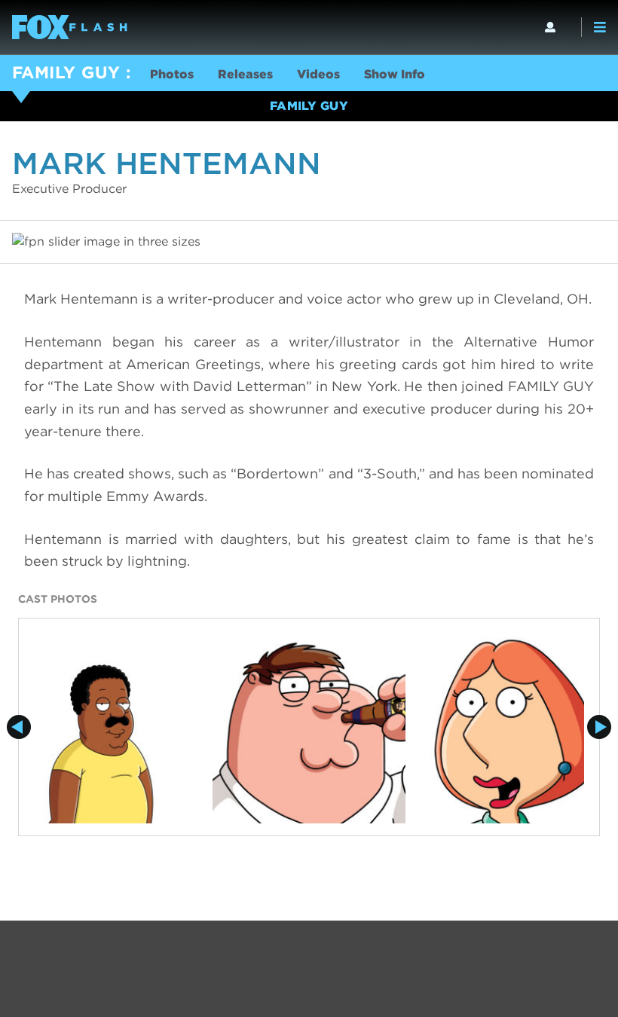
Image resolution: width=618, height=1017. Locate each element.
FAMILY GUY (66, 72)
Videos (318, 74)
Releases (245, 74)
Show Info (394, 74)
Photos (172, 74)
